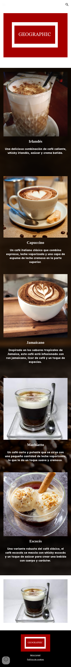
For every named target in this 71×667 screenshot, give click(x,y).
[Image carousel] (35, 603)
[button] (4, 4)
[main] (35, 146)
